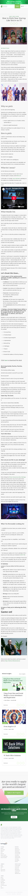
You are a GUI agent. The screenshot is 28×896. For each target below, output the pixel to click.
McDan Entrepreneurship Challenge (17, 477)
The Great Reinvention (4, 885)
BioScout (19, 175)
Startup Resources (17, 849)
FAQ (1, 886)
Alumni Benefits (3, 869)
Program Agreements (17, 873)
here (5, 360)
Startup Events (17, 848)
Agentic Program (3, 849)
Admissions (2, 853)
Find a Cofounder (17, 860)
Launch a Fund (17, 868)
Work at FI (2, 877)
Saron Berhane (16, 178)
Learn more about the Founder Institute (7, 838)
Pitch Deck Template (17, 852)
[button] (14, 93)
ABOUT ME (22, 554)
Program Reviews (3, 870)
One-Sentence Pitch (17, 853)
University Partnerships (4, 856)
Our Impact (2, 878)
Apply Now (2, 848)
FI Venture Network (17, 865)
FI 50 (1, 868)
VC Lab (1, 852)
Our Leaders (2, 881)
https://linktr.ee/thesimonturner (12, 660)
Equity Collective (17, 869)
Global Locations (3, 882)
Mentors (2, 865)
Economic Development (4, 857)
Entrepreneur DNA (17, 856)
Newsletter (16, 861)
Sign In (22, 6)
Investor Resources (17, 870)
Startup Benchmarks (17, 857)
